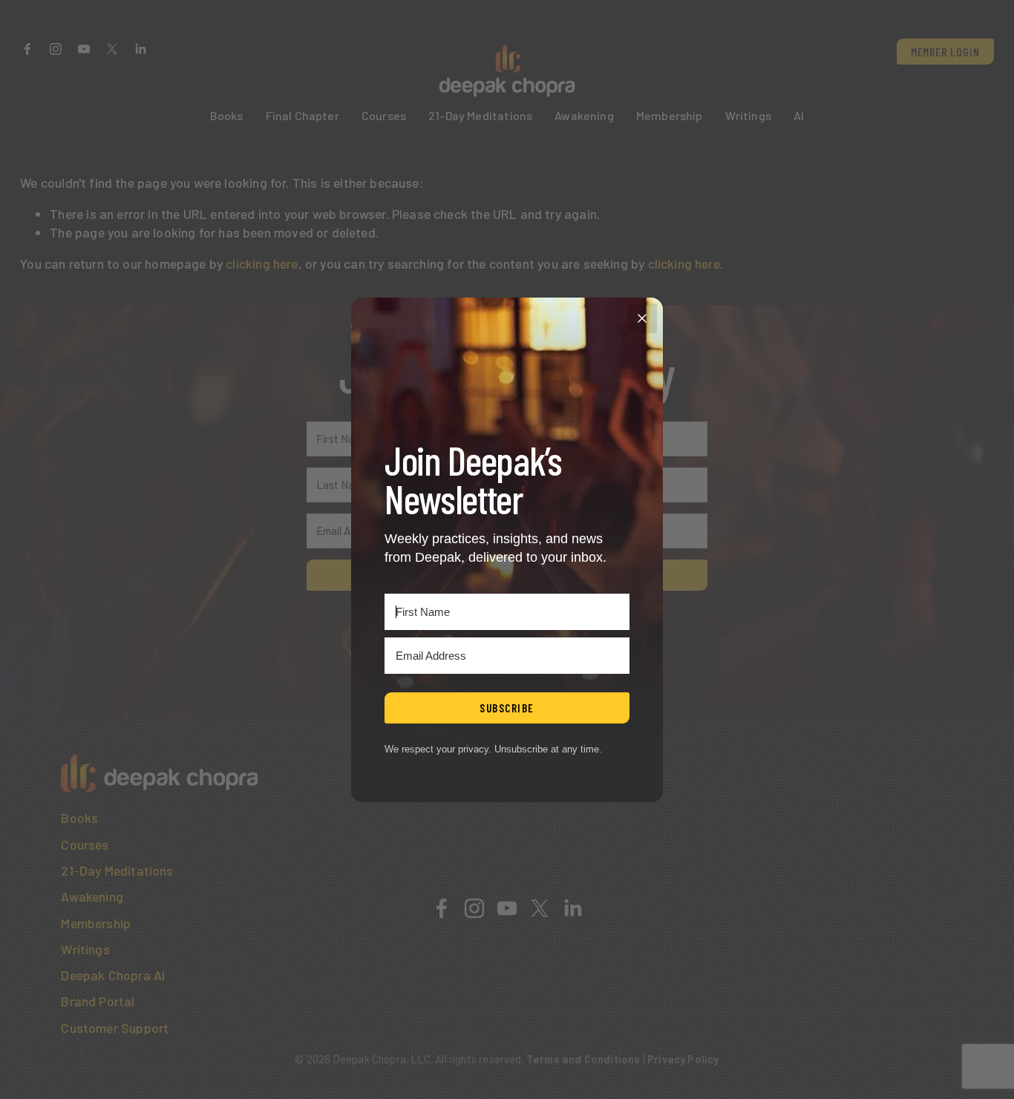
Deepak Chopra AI (113, 975)
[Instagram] (55, 49)
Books (226, 115)
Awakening (584, 115)
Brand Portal (97, 1001)
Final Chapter (302, 115)
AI (799, 115)
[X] (112, 49)
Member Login (945, 52)
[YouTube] (83, 49)
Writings (748, 115)
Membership (669, 115)
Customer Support (115, 1028)
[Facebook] (27, 49)
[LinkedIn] (140, 49)
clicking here (262, 263)
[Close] (642, 318)
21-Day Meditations (480, 115)
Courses (384, 115)
